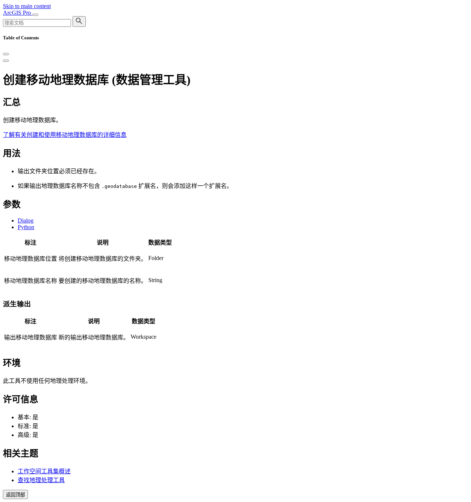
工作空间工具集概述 (44, 471)
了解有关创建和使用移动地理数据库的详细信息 (65, 135)
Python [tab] (26, 227)
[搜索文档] (79, 21)
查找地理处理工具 (41, 480)
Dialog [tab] (25, 220)
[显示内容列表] (6, 61)
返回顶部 (15, 495)
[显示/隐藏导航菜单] (35, 15)
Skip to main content (27, 6)
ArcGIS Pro (17, 13)
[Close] (6, 54)
